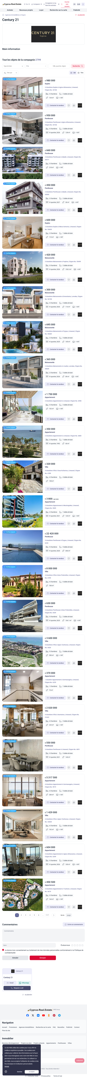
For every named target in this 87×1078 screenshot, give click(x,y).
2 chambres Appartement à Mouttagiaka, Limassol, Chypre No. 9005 (62, 507)
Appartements (51, 1043)
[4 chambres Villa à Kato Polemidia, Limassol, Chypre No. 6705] (22, 581)
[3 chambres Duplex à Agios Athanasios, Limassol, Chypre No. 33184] (22, 93)
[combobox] (59, 66)
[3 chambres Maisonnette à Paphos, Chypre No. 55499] (22, 267)
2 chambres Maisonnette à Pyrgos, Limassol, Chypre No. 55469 (62, 332)
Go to (62, 915)
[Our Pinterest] (54, 1015)
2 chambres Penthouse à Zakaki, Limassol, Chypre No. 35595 (63, 193)
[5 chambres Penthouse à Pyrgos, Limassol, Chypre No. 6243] (22, 546)
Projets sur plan (26, 1043)
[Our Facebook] (27, 1015)
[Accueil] (11, 4)
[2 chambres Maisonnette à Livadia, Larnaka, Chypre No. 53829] (22, 372)
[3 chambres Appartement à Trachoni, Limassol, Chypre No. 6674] (22, 895)
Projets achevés (39, 1043)
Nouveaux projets (26, 10)
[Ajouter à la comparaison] (74, 105)
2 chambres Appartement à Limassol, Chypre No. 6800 (63, 436)
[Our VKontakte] (38, 1015)
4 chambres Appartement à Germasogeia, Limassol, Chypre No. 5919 (62, 785)
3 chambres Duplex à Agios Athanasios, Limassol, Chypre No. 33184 (61, 88)
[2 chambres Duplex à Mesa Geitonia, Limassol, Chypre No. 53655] (22, 232)
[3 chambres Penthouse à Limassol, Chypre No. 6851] (22, 755)
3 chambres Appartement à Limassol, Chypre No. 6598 (63, 401)
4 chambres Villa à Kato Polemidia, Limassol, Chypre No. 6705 (62, 576)
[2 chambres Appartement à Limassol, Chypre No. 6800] (22, 442)
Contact (76, 1027)
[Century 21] (80, 105)
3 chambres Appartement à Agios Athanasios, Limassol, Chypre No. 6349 (63, 855)
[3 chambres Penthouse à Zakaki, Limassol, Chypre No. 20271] (22, 163)
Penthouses (62, 1043)
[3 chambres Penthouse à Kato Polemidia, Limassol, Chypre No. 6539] (22, 616)
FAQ (54, 1027)
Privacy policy (45, 1076)
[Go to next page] (54, 915)
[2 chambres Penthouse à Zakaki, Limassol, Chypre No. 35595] (22, 198)
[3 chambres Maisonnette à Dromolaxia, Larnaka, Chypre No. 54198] (22, 302)
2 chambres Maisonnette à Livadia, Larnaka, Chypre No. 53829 (63, 367)
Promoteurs (13, 1027)
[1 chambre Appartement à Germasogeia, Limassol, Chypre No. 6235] (22, 686)
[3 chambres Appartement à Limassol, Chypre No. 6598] (22, 407)
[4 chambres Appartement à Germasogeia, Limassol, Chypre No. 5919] (22, 790)
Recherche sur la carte (58, 10)
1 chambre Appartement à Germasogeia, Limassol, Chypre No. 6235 (62, 681)
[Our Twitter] (33, 1015)
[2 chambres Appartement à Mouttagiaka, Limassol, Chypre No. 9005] (22, 511)
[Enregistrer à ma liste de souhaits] (69, 105)
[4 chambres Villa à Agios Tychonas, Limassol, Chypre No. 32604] (22, 825)
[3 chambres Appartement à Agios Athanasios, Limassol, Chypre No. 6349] (22, 860)
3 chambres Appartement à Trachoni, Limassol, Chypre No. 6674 (63, 890)
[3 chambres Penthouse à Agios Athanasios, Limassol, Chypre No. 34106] (22, 128)
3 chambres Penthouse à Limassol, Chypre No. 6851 (62, 749)
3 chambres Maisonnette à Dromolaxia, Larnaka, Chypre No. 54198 (63, 298)
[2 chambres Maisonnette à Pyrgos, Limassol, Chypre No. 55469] (22, 337)
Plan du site (6, 1030)
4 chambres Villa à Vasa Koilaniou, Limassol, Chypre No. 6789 (62, 472)
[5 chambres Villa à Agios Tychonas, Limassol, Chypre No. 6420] (22, 651)
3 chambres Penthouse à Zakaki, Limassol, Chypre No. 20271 (63, 158)
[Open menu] (83, 4)
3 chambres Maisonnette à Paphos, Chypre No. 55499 (63, 261)
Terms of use (57, 1076)
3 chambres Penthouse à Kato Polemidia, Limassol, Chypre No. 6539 (62, 611)
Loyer (41, 10)
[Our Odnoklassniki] (49, 1015)
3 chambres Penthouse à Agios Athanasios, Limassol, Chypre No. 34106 (63, 123)
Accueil (4, 1027)
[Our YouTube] (43, 1015)
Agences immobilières (26, 1027)
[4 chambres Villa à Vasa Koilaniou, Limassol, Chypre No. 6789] (22, 476)
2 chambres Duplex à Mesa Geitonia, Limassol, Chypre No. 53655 (63, 228)
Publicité (76, 10)
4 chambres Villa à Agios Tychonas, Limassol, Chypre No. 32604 (62, 820)
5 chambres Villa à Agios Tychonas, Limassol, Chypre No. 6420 (62, 646)
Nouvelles (61, 1027)
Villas (70, 1043)
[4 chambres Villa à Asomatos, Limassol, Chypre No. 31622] (22, 720)
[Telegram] (59, 1015)
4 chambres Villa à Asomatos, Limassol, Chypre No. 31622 (62, 716)
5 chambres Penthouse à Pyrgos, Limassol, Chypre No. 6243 (63, 541)
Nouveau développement (10, 1043)
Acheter (10, 10)
